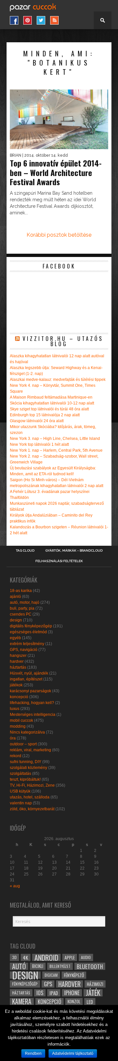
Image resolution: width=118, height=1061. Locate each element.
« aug (15, 886)
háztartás (18, 667)
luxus (14, 708)
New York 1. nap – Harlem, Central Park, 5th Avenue (56, 450)
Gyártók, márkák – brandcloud (74, 550)
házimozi (95, 984)
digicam (51, 975)
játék (93, 992)
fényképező (74, 975)
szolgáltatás (20, 773)
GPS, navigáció (23, 649)
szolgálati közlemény (28, 767)
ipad (53, 992)
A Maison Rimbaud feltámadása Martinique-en (51, 397)
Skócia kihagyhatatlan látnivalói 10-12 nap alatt (52, 403)
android (46, 957)
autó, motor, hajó (24, 602)
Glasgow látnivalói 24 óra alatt (37, 421)
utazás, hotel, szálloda (29, 797)
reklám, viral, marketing (30, 750)
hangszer (18, 655)
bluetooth (90, 966)
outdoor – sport (23, 744)
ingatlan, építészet (26, 679)
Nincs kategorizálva (27, 732)
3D (14, 957)
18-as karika (21, 590)
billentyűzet (59, 966)
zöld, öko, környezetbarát (32, 809)
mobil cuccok (21, 720)
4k (25, 957)
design (16, 620)
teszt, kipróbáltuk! (25, 779)
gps (48, 984)
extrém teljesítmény (27, 643)
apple (70, 957)
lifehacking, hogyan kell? (32, 702)
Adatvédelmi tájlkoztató (72, 1053)
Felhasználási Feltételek (59, 561)
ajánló (15, 596)
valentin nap (21, 803)
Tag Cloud (25, 550)
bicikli (37, 966)
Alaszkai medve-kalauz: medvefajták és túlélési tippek (58, 379)
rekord (15, 756)
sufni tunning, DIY (25, 761)
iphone (72, 992)
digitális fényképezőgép (31, 626)
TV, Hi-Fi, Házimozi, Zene (32, 785)
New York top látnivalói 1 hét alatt (39, 444)
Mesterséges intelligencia (32, 714)
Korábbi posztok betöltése (59, 235)
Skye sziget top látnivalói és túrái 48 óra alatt (49, 409)
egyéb (15, 638)
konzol (74, 1001)
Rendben (33, 1053)
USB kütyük (20, 791)
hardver (17, 661)
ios (39, 992)
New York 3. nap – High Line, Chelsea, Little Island (55, 438)
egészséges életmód (28, 632)
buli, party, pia (22, 608)
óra (13, 738)
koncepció (19, 697)
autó (19, 966)
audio (86, 957)
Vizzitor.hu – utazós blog (63, 341)
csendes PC (20, 614)
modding (18, 726)
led (90, 1001)
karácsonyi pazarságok (30, 691)
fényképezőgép (25, 984)
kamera (21, 1001)
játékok (16, 685)
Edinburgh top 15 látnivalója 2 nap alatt (45, 415)
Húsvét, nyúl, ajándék (29, 673)
